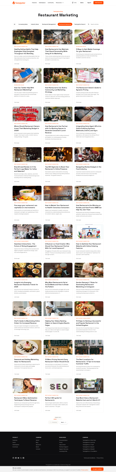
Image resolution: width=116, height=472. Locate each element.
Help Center (62, 444)
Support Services (63, 449)
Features (34, 2)
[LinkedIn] (16, 458)
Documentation (63, 440)
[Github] (13, 458)
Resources (59, 2)
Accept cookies (97, 469)
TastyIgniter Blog (58, 11)
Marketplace (42, 2)
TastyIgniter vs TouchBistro (90, 451)
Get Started (98, 2)
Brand (37, 447)
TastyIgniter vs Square (88, 447)
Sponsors (38, 444)
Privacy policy (84, 470)
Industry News (35, 24)
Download (15, 447)
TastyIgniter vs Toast (88, 444)
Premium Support (63, 447)
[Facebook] (23, 458)
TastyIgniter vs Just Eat (89, 442)
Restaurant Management (49, 24)
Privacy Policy (100, 458)
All (14, 24)
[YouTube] (18, 458)
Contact (38, 449)
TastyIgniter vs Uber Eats (89, 440)
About (37, 440)
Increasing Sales (23, 24)
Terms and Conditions (89, 458)
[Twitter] (21, 458)
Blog (37, 442)
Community (51, 2)
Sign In (89, 2)
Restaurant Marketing (65, 24)
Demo (81, 2)
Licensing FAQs (63, 451)
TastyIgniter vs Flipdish (89, 449)
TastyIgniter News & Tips (81, 24)
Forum (60, 442)
